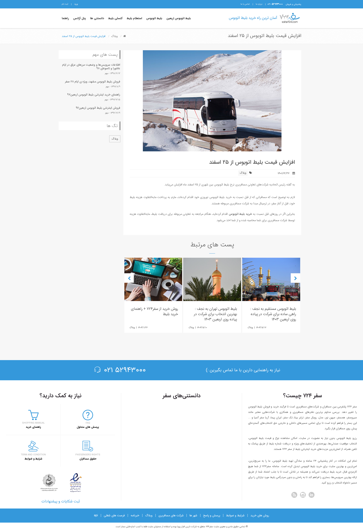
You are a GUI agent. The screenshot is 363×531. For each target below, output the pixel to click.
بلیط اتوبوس (154, 18)
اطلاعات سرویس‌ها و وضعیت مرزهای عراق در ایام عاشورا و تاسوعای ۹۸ (91, 66)
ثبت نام (65, 4)
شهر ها (193, 515)
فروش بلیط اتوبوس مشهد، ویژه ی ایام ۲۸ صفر (92, 81)
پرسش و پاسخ (211, 515)
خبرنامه (135, 515)
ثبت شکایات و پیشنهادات (60, 501)
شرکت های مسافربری (171, 515)
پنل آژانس (79, 18)
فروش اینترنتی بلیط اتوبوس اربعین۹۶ (98, 108)
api (96, 515)
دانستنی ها (97, 18)
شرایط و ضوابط (235, 515)
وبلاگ (243, 173)
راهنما (65, 18)
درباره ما (259, 4)
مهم (106, 73)
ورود (76, 4)
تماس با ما (245, 4)
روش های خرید (259, 515)
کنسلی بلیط (115, 18)
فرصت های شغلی (114, 515)
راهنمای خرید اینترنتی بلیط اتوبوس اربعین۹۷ (93, 94)
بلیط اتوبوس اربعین (178, 18)
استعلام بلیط (134, 18)
